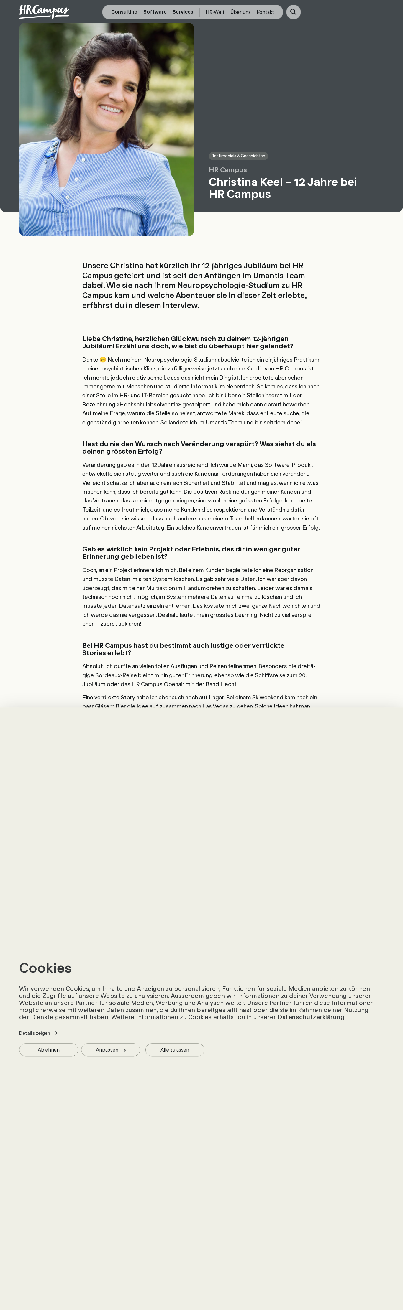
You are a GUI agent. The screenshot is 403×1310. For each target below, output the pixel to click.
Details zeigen (34, 1033)
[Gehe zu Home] (44, 12)
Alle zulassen (174, 1049)
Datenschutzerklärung (311, 1017)
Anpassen (107, 1049)
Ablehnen (49, 1049)
